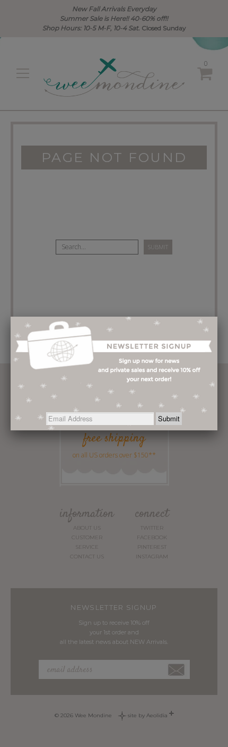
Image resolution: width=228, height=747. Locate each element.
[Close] (217, 316)
